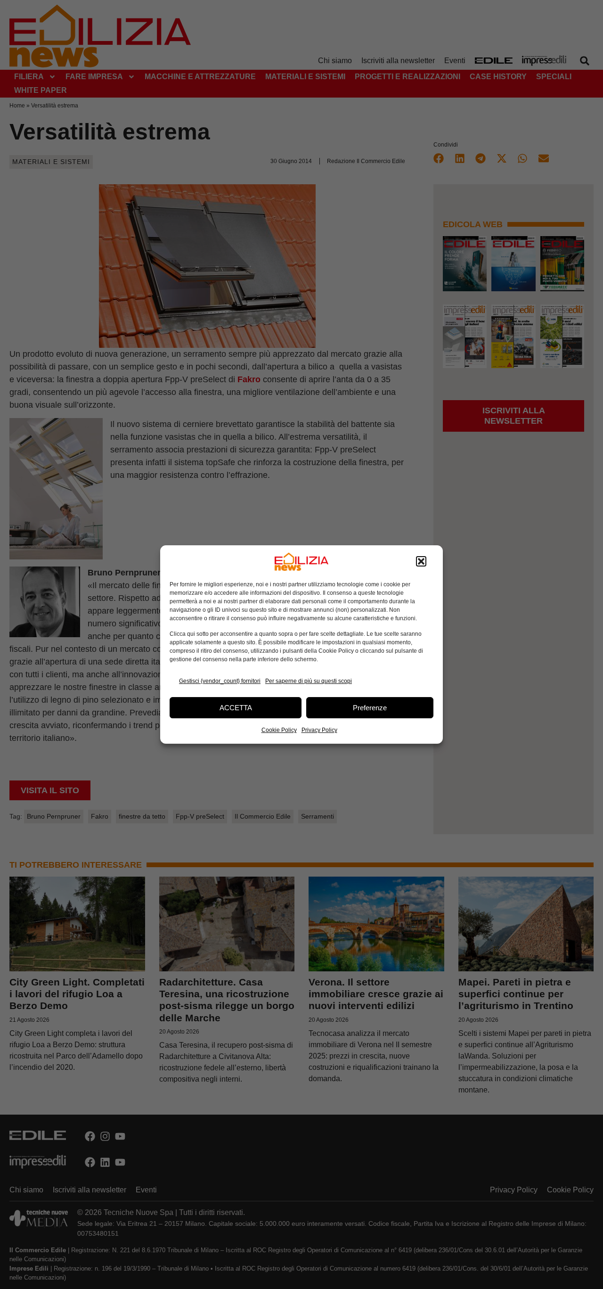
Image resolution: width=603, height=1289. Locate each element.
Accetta (236, 708)
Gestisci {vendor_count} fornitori (220, 681)
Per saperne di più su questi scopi (308, 681)
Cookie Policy (279, 730)
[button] (421, 562)
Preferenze (370, 708)
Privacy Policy (319, 730)
